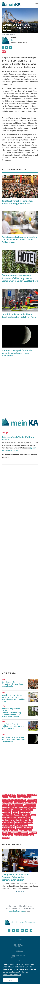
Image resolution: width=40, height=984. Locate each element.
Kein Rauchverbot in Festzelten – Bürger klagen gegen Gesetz (13, 684)
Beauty (29, 830)
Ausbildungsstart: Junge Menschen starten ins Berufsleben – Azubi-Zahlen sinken (19, 240)
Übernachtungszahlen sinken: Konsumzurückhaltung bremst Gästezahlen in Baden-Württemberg (20, 278)
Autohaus (5, 838)
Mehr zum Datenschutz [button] (12, 975)
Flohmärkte (24, 833)
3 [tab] (21, 891)
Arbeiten (29, 810)
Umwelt (4, 805)
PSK (24, 800)
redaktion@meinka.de (17, 911)
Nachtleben (28, 820)
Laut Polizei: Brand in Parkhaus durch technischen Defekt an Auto (19, 315)
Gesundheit (6, 807)
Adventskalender (16, 820)
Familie (14, 807)
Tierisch (5, 800)
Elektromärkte (28, 835)
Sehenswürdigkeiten (9, 817)
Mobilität (12, 797)
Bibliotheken (28, 827)
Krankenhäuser (25, 812)
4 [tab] (23, 891)
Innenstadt (21, 817)
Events (34, 795)
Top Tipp (5, 833)
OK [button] (10, 980)
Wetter (11, 805)
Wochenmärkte (7, 835)
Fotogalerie (14, 833)
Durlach (4, 830)
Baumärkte (18, 835)
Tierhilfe (17, 802)
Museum (27, 805)
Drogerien (32, 833)
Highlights (18, 822)
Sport (14, 795)
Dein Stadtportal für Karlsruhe (23, 922)
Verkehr (15, 812)
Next (35, 858)
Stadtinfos (20, 797)
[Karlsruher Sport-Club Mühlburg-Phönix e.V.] (18, 945)
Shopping (25, 815)
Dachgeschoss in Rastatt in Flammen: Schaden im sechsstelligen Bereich (15, 877)
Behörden (5, 820)
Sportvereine (28, 822)
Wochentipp (6, 810)
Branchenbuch (7, 815)
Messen (12, 800)
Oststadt (22, 830)
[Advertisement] (20, 389)
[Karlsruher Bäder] (18, 956)
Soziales (15, 810)
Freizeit (4, 797)
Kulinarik (10, 802)
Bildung (33, 802)
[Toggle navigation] (36, 4)
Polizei (28, 797)
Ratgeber (17, 815)
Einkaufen (25, 802)
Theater (33, 815)
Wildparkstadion (7, 822)
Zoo (3, 802)
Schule (22, 810)
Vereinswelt (13, 830)
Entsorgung (24, 825)
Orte (28, 817)
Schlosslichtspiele (8, 827)
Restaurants (6, 812)
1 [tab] (16, 891)
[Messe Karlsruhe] (18, 951)
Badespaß (19, 805)
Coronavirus (22, 795)
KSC (29, 795)
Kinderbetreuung (8, 825)
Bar (17, 825)
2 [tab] (19, 891)
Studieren (32, 807)
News (8, 795)
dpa (12, 40)
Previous (4, 858)
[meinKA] (11, 4)
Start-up (19, 827)
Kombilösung (31, 800)
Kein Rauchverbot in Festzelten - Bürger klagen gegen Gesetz (18, 202)
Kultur (19, 800)
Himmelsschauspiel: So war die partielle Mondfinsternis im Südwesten (17, 353)
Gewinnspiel (23, 807)
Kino (33, 805)
